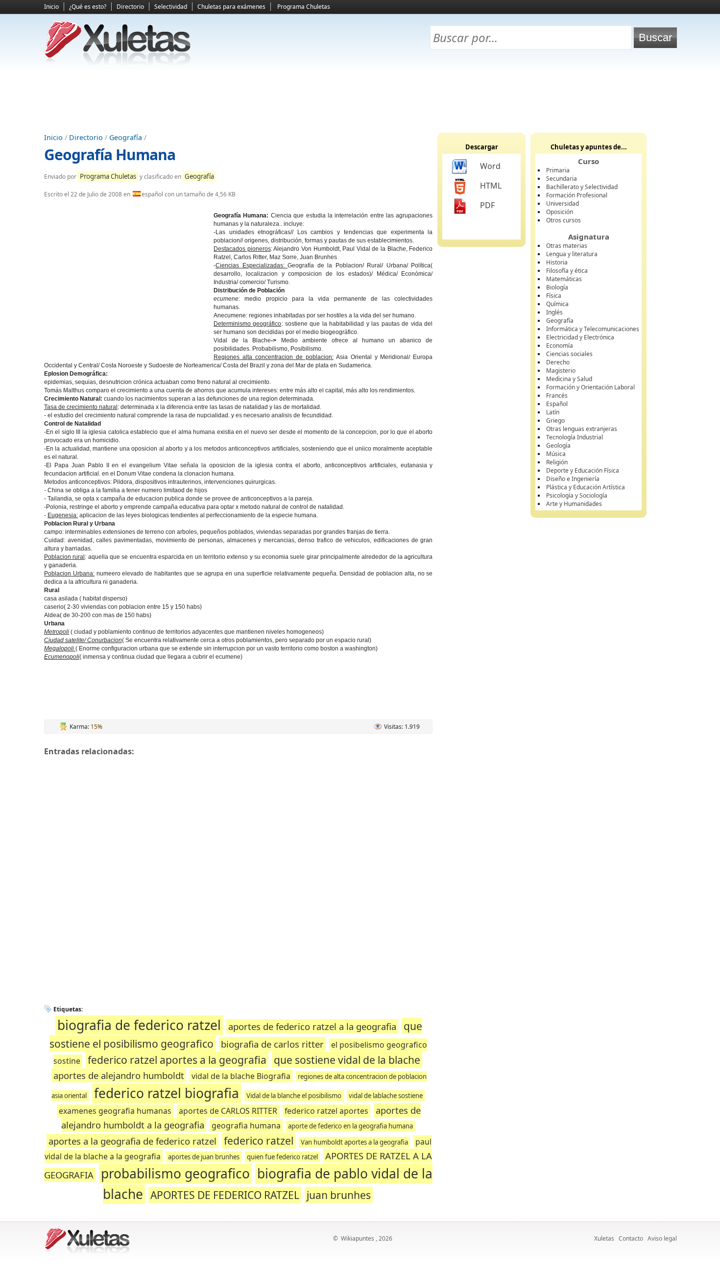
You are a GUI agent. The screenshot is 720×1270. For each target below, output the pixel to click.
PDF (487, 205)
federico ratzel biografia (166, 1093)
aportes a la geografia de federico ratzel (132, 1141)
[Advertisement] (360, 98)
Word (490, 166)
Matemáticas (564, 279)
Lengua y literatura (572, 254)
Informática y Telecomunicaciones (592, 329)
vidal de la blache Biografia (241, 1076)
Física (553, 295)
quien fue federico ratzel (282, 1156)
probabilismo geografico (175, 1173)
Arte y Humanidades (574, 504)
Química (557, 304)
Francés (557, 395)
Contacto (631, 1238)
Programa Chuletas (303, 6)
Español (557, 404)
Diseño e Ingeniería (573, 479)
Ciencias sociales (569, 354)
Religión (557, 462)
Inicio (51, 6)
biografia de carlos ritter (272, 1044)
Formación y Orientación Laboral (590, 387)
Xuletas (604, 1238)
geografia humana (246, 1125)
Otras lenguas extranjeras (581, 429)
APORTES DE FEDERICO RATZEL (224, 1195)
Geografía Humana (109, 154)
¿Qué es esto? (87, 6)
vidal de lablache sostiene (386, 1095)
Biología (557, 287)
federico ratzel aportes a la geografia (177, 1060)
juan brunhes (339, 1195)
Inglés (554, 312)
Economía (559, 345)
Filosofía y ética (567, 270)
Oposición (559, 212)
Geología (558, 445)
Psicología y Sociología (576, 495)
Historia (557, 262)
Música (556, 454)
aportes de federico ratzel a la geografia (312, 1026)
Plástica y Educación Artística (585, 487)
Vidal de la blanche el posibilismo (293, 1095)
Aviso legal (662, 1238)
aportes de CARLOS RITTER (228, 1110)
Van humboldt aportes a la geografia (354, 1142)
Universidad (562, 203)
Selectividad (170, 6)
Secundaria (561, 178)
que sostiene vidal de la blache (347, 1060)
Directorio (130, 6)
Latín (552, 412)
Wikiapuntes (357, 1238)
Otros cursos (563, 220)
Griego (555, 420)
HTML (491, 185)
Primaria (558, 170)
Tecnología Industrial (574, 437)
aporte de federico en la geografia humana (350, 1126)
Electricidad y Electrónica (580, 337)
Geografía (125, 137)
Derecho (558, 362)
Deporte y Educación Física (582, 470)
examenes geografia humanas (115, 1110)
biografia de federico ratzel (139, 1025)
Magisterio (561, 370)
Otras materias (566, 245)
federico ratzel (258, 1140)
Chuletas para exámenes (231, 6)
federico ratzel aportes (326, 1110)
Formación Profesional (576, 195)
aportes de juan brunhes (204, 1156)
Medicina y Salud (569, 379)
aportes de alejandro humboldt (118, 1075)
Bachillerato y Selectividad (582, 187)
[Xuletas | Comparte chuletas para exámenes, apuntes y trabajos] (117, 62)
